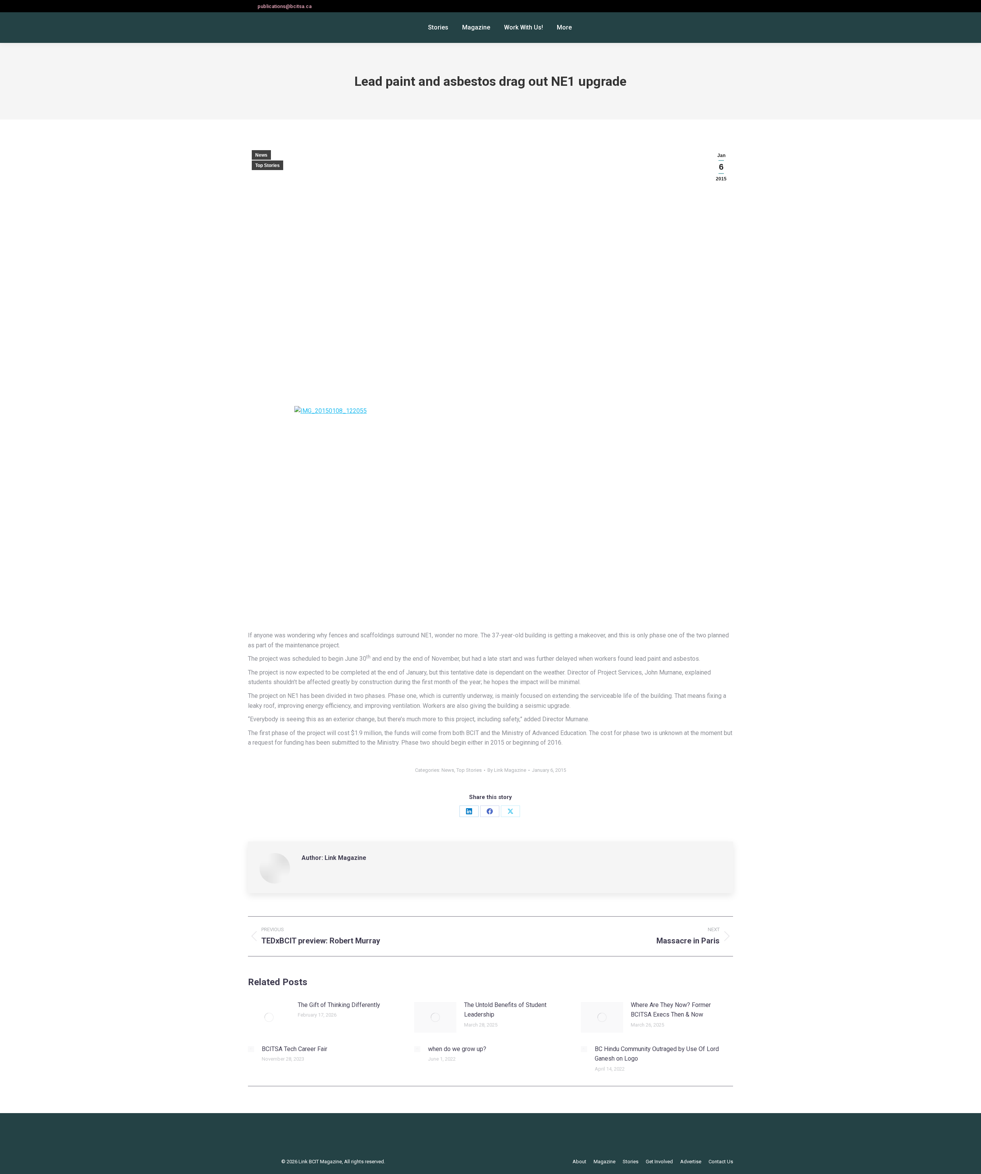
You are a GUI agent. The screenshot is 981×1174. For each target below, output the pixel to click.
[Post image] (269, 1017)
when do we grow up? (457, 1049)
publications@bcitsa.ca (285, 6)
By (506, 770)
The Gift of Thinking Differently (339, 1005)
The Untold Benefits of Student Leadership (505, 1009)
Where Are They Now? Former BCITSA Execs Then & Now (671, 1009)
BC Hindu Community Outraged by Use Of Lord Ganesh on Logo (657, 1054)
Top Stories (267, 165)
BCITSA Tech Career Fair (294, 1049)
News (261, 155)
